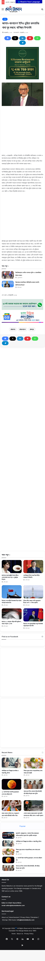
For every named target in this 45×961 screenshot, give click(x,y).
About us (5, 917)
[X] (15, 38)
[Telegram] (22, 43)
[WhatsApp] (37, 38)
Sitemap (5, 920)
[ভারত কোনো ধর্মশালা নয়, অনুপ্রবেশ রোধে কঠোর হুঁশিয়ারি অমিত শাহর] (11, 805)
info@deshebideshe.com (25, 920)
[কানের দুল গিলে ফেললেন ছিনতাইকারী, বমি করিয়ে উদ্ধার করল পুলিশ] (33, 784)
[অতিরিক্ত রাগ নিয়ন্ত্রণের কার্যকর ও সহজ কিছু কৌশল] (11, 763)
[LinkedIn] (22, 38)
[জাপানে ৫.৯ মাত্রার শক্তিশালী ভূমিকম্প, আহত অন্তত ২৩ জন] (12, 613)
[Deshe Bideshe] (13, 9)
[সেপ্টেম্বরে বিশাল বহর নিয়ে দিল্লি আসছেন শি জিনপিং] (33, 566)
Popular (23, 826)
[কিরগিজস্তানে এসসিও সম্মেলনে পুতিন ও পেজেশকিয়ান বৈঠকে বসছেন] (8, 275)
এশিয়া (4, 19)
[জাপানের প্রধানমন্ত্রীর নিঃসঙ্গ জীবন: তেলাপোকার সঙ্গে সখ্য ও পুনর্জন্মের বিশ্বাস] (12, 566)
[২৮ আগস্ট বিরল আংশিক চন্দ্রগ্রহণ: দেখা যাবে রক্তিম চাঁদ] (11, 784)
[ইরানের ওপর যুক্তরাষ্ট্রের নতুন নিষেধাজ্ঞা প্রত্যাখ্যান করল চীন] (33, 614)
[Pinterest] (30, 38)
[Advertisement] (22, 132)
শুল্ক (32, 329)
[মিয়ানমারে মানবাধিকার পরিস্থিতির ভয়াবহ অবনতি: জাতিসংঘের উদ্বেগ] (8, 284)
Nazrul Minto (17, 903)
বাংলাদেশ (23, 329)
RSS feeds (12, 920)
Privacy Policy (25, 917)
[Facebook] (7, 38)
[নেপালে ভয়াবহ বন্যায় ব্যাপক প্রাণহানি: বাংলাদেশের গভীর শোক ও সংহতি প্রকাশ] (33, 805)
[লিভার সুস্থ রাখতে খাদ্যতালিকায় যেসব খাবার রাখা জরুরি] (33, 763)
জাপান (13, 329)
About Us (20, 933)
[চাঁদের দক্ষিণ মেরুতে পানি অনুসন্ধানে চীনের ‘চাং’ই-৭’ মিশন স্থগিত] (33, 591)
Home (14, 933)
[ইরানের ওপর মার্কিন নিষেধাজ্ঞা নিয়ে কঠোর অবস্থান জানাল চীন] (12, 591)
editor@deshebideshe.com (15, 905)
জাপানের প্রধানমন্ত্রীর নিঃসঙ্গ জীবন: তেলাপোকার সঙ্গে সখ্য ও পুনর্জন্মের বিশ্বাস (10, 577)
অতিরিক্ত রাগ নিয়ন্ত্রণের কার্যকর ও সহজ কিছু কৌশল (28, 841)
